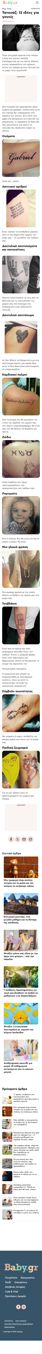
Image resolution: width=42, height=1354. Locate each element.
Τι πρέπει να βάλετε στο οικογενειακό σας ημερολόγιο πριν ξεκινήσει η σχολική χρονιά (26, 1098)
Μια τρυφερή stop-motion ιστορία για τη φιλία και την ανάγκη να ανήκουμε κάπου (25, 1110)
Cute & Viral (11, 1292)
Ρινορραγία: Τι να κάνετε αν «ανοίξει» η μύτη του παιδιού (26, 1212)
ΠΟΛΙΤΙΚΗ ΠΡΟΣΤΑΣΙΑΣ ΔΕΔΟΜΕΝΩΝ (18, 1324)
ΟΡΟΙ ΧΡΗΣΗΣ (21, 1321)
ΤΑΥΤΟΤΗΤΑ (8, 1321)
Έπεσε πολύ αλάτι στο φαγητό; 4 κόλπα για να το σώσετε (25, 1174)
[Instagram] (23, 1307)
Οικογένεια (20, 1282)
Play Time (6, 9)
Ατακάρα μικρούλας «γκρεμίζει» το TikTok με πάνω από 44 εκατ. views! (24, 1187)
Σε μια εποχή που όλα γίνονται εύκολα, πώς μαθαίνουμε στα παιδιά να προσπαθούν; (24, 1163)
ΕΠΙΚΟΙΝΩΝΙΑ (9, 1327)
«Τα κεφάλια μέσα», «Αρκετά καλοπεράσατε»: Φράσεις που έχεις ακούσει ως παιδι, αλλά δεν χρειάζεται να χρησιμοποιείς (26, 1150)
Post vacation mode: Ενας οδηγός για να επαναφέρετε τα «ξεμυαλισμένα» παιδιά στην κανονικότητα (25, 1201)
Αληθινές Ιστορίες (15, 1287)
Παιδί (8, 1282)
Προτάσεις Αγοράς (15, 1296)
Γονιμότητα (11, 1278)
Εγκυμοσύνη (28, 1278)
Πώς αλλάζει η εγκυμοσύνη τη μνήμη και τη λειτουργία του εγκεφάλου (25, 1122)
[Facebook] (18, 1307)
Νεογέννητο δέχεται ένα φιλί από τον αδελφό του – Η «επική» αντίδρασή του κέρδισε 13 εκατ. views (26, 1136)
